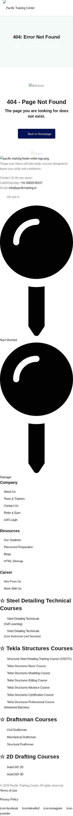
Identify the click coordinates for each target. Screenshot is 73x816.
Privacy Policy (9, 799)
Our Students (12, 540)
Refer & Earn (12, 512)
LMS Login (11, 519)
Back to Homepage (39, 133)
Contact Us (11, 505)
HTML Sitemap (13, 561)
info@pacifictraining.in (22, 187)
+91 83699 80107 (31, 182)
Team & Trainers (14, 498)
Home (17, 46)
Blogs (7, 554)
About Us (10, 491)
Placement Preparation (18, 547)
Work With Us (13, 588)
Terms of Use (8, 790)
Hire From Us (12, 581)
